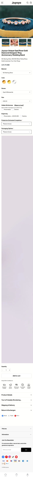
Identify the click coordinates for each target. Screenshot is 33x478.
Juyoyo (16, 2)
